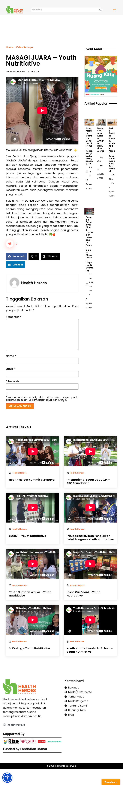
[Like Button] (10, 244)
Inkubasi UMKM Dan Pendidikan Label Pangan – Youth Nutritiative (90, 537)
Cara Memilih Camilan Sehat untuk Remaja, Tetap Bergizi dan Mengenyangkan (89, 146)
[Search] (100, 10)
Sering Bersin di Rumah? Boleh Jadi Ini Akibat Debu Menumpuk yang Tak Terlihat (112, 150)
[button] (114, 10)
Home (9, 47)
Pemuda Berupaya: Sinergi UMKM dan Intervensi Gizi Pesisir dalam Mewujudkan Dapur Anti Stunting (89, 244)
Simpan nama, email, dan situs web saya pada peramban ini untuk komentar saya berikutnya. (42, 398)
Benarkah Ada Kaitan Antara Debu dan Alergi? (100, 141)
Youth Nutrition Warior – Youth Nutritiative (30, 593)
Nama (11, 356)
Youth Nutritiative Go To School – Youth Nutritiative (90, 650)
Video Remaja (24, 47)
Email (10, 369)
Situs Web (12, 381)
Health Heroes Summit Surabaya (32, 479)
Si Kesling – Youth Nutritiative (29, 648)
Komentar (13, 317)
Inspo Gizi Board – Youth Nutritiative (83, 593)
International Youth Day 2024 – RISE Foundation (88, 481)
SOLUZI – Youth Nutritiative (27, 536)
